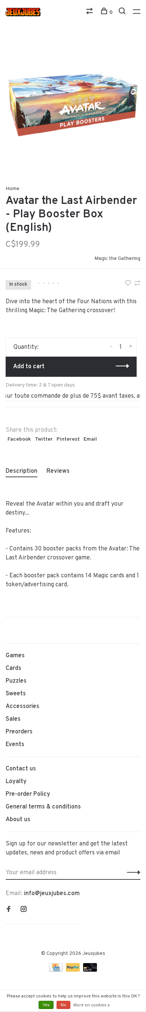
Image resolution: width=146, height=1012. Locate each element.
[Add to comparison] (137, 284)
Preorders (19, 732)
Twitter (44, 439)
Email (90, 439)
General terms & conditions (43, 807)
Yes (46, 1005)
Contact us (21, 769)
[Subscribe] (131, 872)
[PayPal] (73, 970)
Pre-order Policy (28, 794)
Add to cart (29, 366)
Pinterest (68, 439)
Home (12, 189)
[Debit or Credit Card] (90, 970)
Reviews (58, 471)
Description (21, 471)
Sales (13, 719)
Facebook (19, 439)
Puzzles (16, 681)
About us (18, 819)
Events (15, 744)
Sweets (16, 694)
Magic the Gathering (117, 258)
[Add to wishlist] (129, 284)
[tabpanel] (73, 104)
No (63, 1005)
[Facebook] (9, 910)
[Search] (123, 12)
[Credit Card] (56, 970)
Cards (13, 668)
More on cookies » (91, 1005)
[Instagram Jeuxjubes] (24, 910)
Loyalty (16, 781)
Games (15, 655)
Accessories (22, 706)
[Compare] (90, 12)
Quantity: (26, 347)
